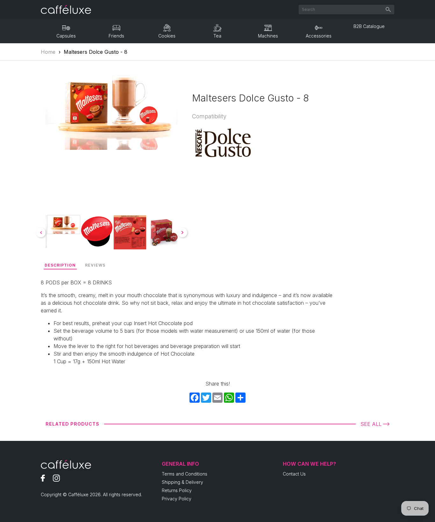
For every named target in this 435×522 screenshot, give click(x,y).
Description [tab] (60, 265)
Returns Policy (177, 490)
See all (371, 424)
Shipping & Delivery (182, 482)
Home (48, 52)
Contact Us (294, 474)
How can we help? (309, 464)
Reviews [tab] (95, 265)
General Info (180, 464)
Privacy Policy (176, 498)
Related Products (72, 424)
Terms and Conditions (184, 474)
